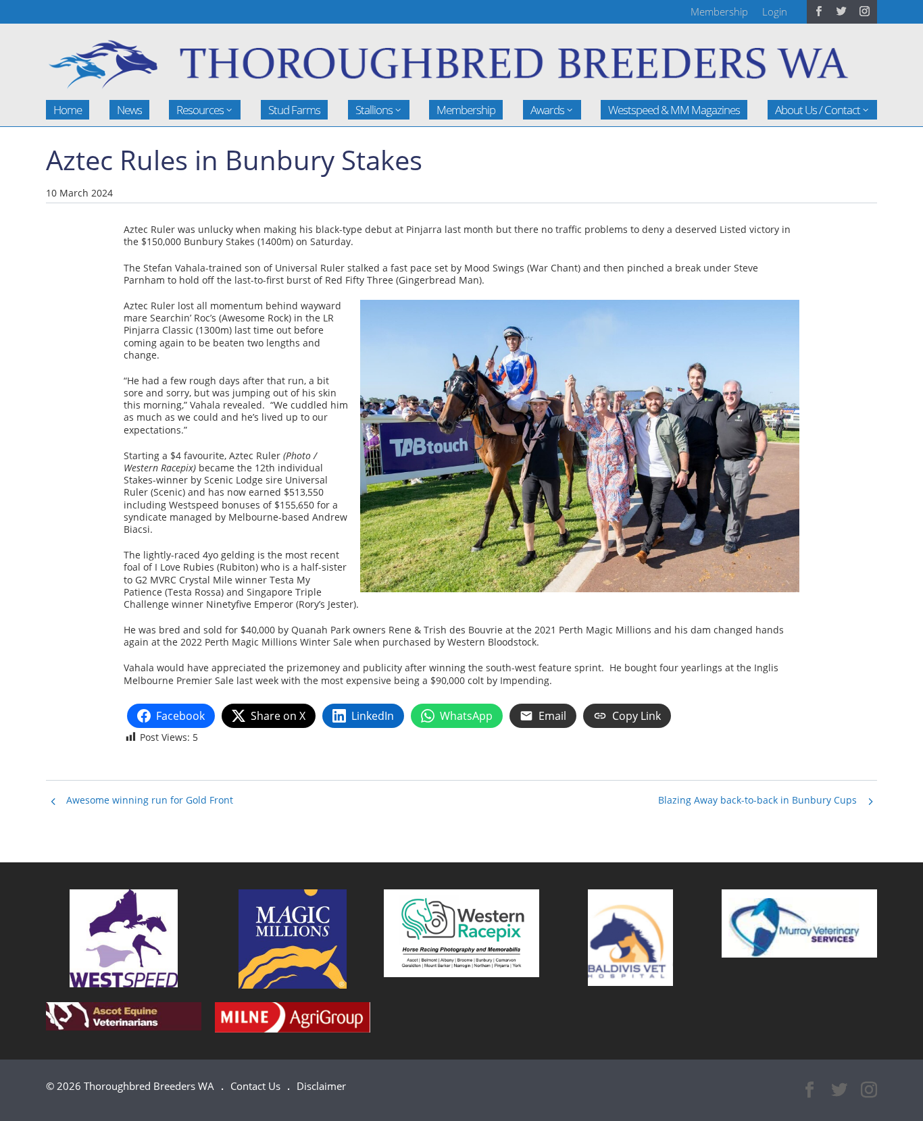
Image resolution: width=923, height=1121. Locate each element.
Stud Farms (294, 110)
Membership (719, 11)
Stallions (374, 110)
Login (774, 11)
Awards (547, 110)
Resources (200, 110)
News (129, 110)
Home (67, 110)
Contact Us (255, 1086)
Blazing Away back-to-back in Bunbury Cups (757, 799)
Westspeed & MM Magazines (674, 110)
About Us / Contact (817, 110)
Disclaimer (321, 1086)
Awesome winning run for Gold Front (149, 799)
